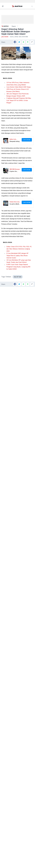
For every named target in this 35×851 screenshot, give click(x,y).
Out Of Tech (17, 277)
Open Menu (3, 6)
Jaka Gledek (4, 36)
